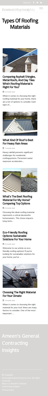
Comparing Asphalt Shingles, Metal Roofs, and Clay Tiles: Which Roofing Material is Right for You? (19, 82)
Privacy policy (8, 390)
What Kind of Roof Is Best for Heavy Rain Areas (18, 141)
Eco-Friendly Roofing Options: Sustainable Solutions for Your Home (17, 236)
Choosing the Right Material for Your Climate (19, 293)
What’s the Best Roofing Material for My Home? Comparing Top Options (17, 200)
